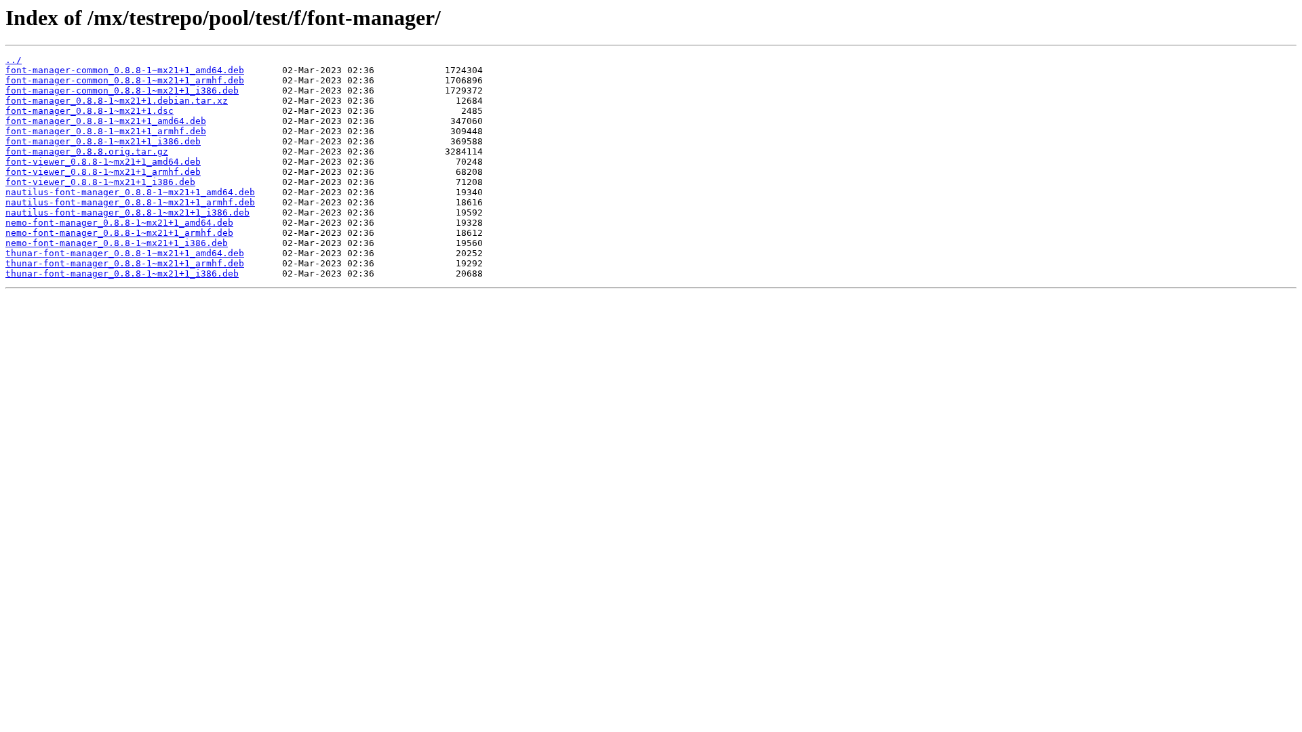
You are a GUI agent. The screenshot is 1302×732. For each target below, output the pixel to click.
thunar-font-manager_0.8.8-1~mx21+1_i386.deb (122, 273)
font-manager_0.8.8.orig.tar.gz (86, 151)
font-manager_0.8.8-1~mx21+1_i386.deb (103, 141)
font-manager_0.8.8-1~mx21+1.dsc (89, 111)
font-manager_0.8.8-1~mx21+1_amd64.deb (105, 121)
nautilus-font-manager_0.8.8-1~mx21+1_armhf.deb (130, 202)
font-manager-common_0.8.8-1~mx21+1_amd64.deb (124, 70)
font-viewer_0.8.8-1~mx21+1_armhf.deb (103, 172)
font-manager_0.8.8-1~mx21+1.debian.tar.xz (116, 101)
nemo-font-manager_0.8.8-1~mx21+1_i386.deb (116, 243)
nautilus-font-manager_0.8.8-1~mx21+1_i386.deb (127, 212)
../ (13, 60)
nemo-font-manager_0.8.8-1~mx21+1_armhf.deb (119, 233)
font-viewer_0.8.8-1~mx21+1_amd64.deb (103, 162)
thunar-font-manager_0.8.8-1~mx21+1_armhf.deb (124, 263)
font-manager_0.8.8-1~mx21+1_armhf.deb (105, 131)
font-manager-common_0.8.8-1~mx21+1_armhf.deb (124, 80)
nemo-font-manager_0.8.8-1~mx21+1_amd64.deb (119, 223)
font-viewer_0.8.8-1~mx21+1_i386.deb (100, 182)
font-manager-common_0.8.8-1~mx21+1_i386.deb (122, 90)
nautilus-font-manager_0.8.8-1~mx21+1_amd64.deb (130, 192)
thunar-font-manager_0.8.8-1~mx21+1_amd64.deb (124, 253)
